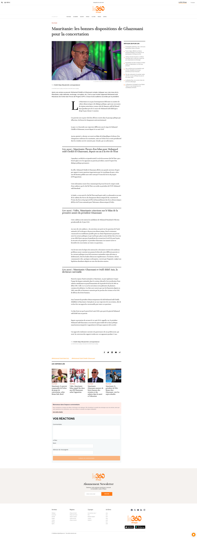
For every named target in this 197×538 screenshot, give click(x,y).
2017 (107, 521)
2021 (107, 514)
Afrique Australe (73, 520)
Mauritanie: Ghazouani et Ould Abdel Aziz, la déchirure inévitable (90, 270)
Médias (99, 16)
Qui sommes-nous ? (92, 513)
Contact (89, 518)
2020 (107, 516)
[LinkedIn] (141, 509)
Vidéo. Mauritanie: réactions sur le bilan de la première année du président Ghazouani (90, 211)
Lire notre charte (58, 412)
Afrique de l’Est (73, 518)
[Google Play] (140, 527)
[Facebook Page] (132, 509)
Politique (69, 16)
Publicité (89, 520)
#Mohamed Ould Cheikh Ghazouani (83, 358)
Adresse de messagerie (60, 449)
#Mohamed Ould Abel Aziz (60, 358)
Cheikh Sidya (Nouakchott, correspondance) (67, 85)
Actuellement (54, 16)
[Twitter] (135, 509)
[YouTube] (138, 509)
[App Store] (129, 527)
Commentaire (57, 424)
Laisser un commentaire (86, 458)
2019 (107, 518)
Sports (105, 16)
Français (193, 2)
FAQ (88, 514)
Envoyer (106, 493)
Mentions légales (91, 516)
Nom (54, 443)
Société (82, 16)
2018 (107, 520)
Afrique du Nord (73, 513)
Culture (93, 16)
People (87, 16)
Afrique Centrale (73, 516)
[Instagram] (144, 510)
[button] (193, 534)
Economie (75, 16)
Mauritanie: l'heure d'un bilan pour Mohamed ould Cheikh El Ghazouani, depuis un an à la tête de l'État (90, 150)
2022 (107, 513)
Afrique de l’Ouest (73, 514)
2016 (107, 523)
